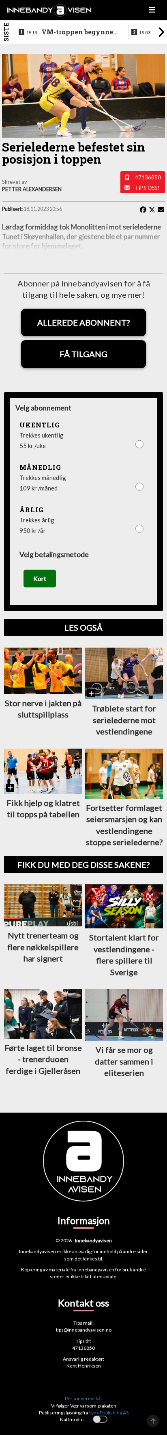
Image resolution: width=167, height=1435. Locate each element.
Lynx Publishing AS (108, 1413)
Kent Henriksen (83, 1366)
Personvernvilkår (84, 1398)
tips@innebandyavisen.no (83, 1330)
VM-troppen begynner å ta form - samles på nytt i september (72, 32)
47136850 (148, 177)
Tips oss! (147, 188)
